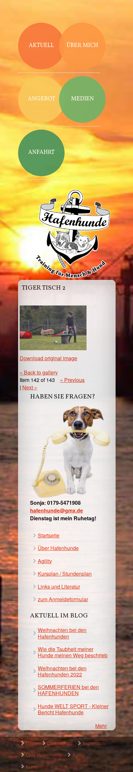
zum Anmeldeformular (63, 599)
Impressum (94, 743)
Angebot (41, 99)
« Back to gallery (39, 372)
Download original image (48, 358)
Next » (29, 387)
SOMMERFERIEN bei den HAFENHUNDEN (68, 690)
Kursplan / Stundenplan (65, 573)
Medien (82, 99)
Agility (45, 561)
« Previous (72, 380)
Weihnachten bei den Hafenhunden (62, 633)
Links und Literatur (59, 586)
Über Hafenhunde (58, 548)
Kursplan (35, 766)
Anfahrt (41, 152)
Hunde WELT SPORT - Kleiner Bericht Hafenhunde (73, 709)
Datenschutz (60, 743)
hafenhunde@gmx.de (56, 510)
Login (31, 743)
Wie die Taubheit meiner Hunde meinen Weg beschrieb (72, 652)
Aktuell (41, 45)
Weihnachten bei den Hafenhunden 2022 (62, 671)
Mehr (101, 726)
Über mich (82, 45)
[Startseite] (73, 235)
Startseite (48, 535)
